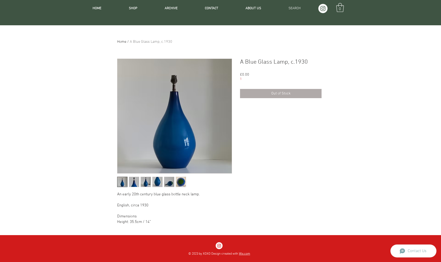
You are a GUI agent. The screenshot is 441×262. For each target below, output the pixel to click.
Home (121, 42)
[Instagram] (323, 8)
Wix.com (244, 254)
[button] (340, 7)
